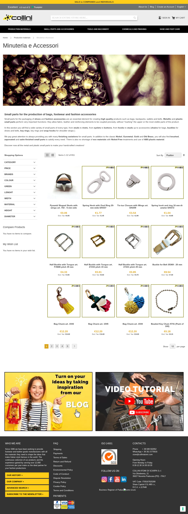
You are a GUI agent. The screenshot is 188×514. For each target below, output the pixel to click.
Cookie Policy (59, 486)
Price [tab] (7, 168)
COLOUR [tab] (8, 180)
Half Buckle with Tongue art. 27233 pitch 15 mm (98, 265)
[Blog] (48, 430)
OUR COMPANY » (16, 481)
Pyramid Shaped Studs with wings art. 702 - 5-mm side (64, 206)
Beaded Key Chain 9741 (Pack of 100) (167, 325)
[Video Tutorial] (139, 430)
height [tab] (8, 210)
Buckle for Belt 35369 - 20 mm (167, 264)
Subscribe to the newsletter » (25, 494)
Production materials (22, 38)
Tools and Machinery (98, 29)
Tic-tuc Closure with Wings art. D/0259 (132, 206)
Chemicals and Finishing (134, 29)
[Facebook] (111, 479)
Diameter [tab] (9, 216)
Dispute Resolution (62, 478)
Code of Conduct (61, 474)
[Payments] (64, 509)
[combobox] (94, 17)
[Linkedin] (124, 479)
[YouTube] (117, 479)
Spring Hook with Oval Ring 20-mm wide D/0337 (98, 206)
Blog (152, 7)
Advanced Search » (18, 488)
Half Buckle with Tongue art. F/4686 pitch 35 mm (64, 265)
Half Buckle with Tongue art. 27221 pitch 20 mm (133, 265)
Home (5, 38)
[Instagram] (104, 479)
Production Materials (19, 29)
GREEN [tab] (8, 186)
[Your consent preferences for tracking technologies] (183, 509)
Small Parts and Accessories (59, 29)
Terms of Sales (60, 457)
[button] (181, 7)
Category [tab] (10, 162)
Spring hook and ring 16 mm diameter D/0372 (167, 206)
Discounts (57, 466)
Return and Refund (62, 461)
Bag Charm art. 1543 (64, 324)
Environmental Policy (63, 470)
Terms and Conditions (63, 490)
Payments (58, 453)
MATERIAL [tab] (9, 204)
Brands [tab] (8, 174)
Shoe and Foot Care (170, 29)
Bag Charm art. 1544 (133, 324)
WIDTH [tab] (7, 198)
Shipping (57, 449)
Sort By (159, 155)
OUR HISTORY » (15, 475)
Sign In (166, 18)
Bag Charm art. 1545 (98, 324)
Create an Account (165, 7)
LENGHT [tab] (8, 192)
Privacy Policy (59, 482)
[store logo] (24, 18)
